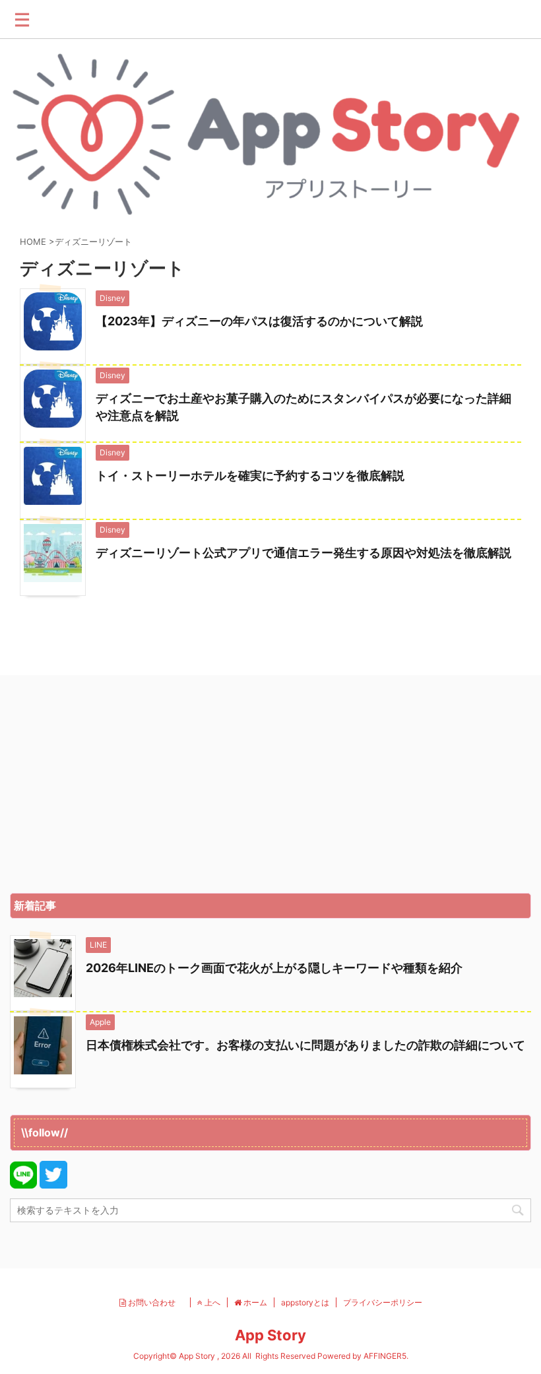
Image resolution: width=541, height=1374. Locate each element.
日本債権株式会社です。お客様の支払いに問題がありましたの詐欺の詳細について (305, 1045)
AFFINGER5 (385, 1356)
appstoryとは (305, 1302)
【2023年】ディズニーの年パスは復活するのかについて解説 (259, 321)
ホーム (254, 1302)
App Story (270, 1335)
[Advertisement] (270, 787)
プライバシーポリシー (382, 1302)
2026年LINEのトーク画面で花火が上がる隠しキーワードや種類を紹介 (274, 968)
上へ (211, 1302)
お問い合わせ (154, 1302)
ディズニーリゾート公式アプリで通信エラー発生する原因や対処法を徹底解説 (303, 553)
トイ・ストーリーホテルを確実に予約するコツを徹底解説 (250, 475)
